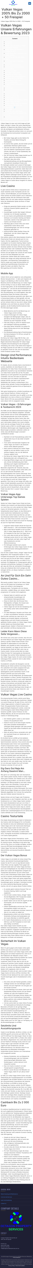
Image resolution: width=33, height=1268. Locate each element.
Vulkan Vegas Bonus (11, 94)
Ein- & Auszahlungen (11, 82)
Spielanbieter (9, 88)
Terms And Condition (20, 1265)
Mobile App (8, 43)
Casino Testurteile (10, 70)
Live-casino (8, 109)
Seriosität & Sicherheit (12, 95)
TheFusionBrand (16, 1257)
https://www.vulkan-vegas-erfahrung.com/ (14, 270)
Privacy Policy (11, 1265)
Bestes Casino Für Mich (12, 101)
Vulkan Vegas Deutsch (12, 97)
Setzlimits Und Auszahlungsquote (15, 76)
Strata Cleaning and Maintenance (9, 1194)
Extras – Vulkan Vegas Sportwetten (16, 103)
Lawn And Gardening (6, 1200)
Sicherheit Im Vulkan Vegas (13, 74)
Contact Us (3, 1203)
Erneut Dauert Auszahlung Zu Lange (16, 99)
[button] (29, 3)
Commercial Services (6, 1197)
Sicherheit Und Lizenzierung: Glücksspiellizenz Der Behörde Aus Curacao (15, 113)
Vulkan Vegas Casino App (13, 80)
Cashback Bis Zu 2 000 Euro (14, 78)
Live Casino (8, 41)
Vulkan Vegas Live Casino (13, 65)
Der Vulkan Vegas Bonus (12, 72)
